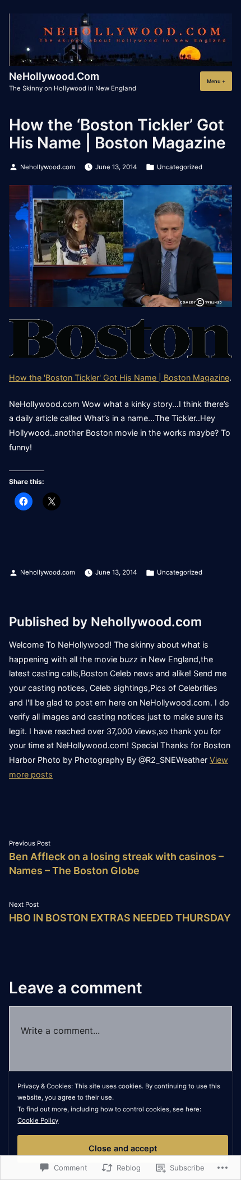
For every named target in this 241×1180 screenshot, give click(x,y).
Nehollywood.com (47, 167)
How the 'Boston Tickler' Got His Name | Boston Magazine (119, 377)
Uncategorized (179, 167)
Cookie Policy (37, 1120)
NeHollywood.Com (54, 76)
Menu (219, 81)
